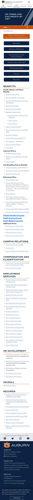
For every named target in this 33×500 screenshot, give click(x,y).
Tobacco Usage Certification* (13, 127)
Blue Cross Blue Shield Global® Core (15, 138)
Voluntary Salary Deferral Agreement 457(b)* (17, 212)
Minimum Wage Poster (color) (13, 324)
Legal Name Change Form (13, 419)
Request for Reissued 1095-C (13, 144)
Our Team (9, 6)
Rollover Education (10, 194)
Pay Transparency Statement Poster (15, 327)
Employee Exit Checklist (12, 410)
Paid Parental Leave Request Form (15, 226)
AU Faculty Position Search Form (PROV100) (17, 407)
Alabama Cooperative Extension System (16, 465)
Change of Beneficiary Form (13, 167)
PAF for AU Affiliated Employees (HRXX (16, 413)
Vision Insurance (12, 123)
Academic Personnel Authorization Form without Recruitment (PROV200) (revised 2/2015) (16, 401)
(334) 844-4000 (10, 454)
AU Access (23, 6)
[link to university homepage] (16, 445)
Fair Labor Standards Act (12, 311)
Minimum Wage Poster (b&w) (13, 321)
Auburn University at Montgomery (14, 463)
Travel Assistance (10, 141)
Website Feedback (11, 456)
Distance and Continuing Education (15, 481)
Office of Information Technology (14, 483)
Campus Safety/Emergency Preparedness (12, 477)
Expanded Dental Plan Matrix (13, 109)
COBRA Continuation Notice (13, 153)
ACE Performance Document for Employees (17, 354)
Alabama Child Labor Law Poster (14, 295)
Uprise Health (9, 148)
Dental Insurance (12, 120)
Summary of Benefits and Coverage (15, 97)
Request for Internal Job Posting (14, 330)
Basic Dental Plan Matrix (12, 106)
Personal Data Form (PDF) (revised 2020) (16, 416)
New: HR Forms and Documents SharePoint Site (16, 36)
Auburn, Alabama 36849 (13, 452)
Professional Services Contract (14, 232)
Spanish (18, 318)
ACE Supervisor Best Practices (14, 376)
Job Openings (3, 6)
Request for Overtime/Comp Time (15, 236)
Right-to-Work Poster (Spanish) (14, 337)
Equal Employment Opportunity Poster (16, 303)
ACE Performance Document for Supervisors (17, 361)
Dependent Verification (12, 135)
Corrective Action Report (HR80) (14, 245)
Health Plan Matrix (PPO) (12, 94)
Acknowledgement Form (12, 180)
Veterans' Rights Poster (12, 345)
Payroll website (12, 385)
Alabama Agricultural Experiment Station (16, 467)
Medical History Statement (13, 174)
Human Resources (8, 31)
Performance (16, 6)
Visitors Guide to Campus (12, 469)
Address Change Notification (13, 202)
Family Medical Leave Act (12, 315)
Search (30, 6)
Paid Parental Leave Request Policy (15, 229)
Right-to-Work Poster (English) (14, 334)
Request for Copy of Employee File (15, 423)
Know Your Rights (10, 318)
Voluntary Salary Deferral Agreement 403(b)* (17, 209)
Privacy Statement (9, 494)
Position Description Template (13, 268)
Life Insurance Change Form (13, 171)
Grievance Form (10, 248)
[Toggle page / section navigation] (27, 27)
